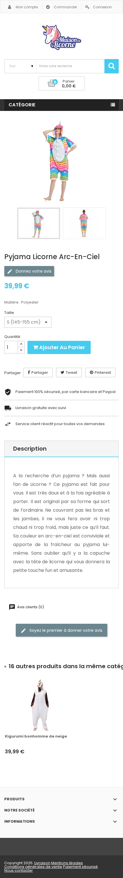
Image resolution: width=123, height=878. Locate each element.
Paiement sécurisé (80, 867)
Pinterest (103, 372)
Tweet (71, 372)
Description (30, 449)
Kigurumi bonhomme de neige (36, 736)
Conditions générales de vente (33, 867)
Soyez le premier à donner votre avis (65, 630)
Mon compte (27, 7)
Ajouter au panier (61, 347)
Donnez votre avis (33, 271)
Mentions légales (67, 863)
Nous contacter (18, 870)
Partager (39, 372)
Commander (65, 7)
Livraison (42, 863)
